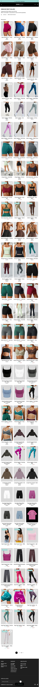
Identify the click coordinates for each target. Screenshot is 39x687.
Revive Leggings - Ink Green (7, 421)
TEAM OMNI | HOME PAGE (23, 668)
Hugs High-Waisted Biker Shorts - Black (19, 504)
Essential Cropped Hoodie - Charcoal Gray (7, 463)
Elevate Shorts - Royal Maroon (19, 157)
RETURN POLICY (13, 671)
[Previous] (1, 1)
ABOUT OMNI (13, 665)
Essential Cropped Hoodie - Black (32, 443)
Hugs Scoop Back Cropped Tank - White (19, 381)
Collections (4, 14)
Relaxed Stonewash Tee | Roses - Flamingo (32, 524)
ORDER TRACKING (14, 668)
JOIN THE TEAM (23, 663)
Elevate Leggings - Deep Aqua (32, 258)
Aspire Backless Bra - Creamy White (32, 239)
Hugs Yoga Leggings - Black (19, 625)
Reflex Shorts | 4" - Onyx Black (32, 341)
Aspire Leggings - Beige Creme (32, 138)
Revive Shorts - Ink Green (7, 299)
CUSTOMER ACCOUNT (13, 664)
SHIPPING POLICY (13, 670)
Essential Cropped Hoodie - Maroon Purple (19, 443)
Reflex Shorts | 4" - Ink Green (19, 340)
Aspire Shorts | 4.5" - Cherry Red (6, 79)
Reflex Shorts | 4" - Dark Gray (7, 340)
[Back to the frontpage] (1, 14)
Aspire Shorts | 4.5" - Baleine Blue (19, 38)
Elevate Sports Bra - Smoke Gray (7, 443)
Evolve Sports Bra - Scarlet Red (7, 198)
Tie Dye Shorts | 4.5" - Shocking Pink (19, 606)
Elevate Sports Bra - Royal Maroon (32, 422)
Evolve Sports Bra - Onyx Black (19, 198)
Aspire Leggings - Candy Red (19, 98)
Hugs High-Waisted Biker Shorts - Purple (32, 504)
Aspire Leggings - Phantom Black (7, 118)
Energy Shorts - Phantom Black (19, 178)
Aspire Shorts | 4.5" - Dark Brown (32, 58)
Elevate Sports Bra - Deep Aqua (19, 422)
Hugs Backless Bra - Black (32, 79)
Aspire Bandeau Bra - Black (7, 360)
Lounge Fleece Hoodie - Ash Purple (19, 483)
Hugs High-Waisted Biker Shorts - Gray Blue (19, 524)
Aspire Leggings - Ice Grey (32, 117)
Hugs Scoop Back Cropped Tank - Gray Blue (7, 402)
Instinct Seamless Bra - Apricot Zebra (19, 361)
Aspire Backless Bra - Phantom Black (7, 239)
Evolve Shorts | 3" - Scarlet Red (32, 300)
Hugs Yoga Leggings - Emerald (7, 625)
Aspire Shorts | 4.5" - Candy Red (7, 38)
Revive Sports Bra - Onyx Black (32, 198)
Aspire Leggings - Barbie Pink (6, 138)
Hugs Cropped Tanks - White (19, 543)
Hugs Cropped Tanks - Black (6, 543)
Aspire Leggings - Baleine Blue (32, 98)
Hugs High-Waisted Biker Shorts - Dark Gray (7, 524)
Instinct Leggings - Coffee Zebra (32, 218)
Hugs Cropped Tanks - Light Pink (32, 544)
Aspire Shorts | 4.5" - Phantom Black (32, 38)
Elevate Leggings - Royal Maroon (7, 279)
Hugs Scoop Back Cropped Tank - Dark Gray (32, 381)
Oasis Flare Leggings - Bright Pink (19, 585)
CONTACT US (13, 667)
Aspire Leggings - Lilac (19, 117)
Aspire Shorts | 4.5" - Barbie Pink (7, 58)
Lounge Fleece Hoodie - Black (32, 482)
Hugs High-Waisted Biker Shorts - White (7, 504)
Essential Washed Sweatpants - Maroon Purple (32, 565)
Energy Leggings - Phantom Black (32, 320)
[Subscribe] (20, 682)
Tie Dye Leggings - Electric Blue (32, 463)
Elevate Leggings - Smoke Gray (19, 279)
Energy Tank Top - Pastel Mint (7, 258)
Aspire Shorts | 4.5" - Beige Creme (19, 58)
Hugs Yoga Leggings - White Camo (7, 646)
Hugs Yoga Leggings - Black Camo (32, 626)
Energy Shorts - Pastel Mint (7, 177)
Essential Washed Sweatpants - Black (19, 565)
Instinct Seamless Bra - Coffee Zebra (32, 361)
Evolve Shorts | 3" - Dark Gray (19, 299)
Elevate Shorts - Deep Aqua (7, 157)
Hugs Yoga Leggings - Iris (32, 605)
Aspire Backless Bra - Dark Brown (19, 239)
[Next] (38, 1)
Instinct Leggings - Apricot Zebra (19, 218)
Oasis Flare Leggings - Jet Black (32, 585)
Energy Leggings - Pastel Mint (19, 319)
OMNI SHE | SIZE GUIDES (3, 664)
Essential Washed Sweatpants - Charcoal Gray (7, 585)
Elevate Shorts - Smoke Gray (32, 157)
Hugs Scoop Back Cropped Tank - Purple (19, 402)
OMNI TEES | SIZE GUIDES (4, 666)
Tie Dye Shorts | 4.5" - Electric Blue (7, 606)
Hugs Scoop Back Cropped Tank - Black (7, 381)
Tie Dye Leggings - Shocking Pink (19, 463)
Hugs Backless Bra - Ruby (7, 98)
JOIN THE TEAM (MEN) (23, 665)
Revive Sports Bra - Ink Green (7, 217)
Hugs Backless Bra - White (19, 78)
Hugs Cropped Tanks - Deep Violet (7, 565)
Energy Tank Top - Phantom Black (19, 259)
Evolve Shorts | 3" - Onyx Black (7, 320)
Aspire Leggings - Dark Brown (19, 138)
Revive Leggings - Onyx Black (32, 401)
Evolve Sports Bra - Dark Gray (32, 177)
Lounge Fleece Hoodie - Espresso (6, 483)
